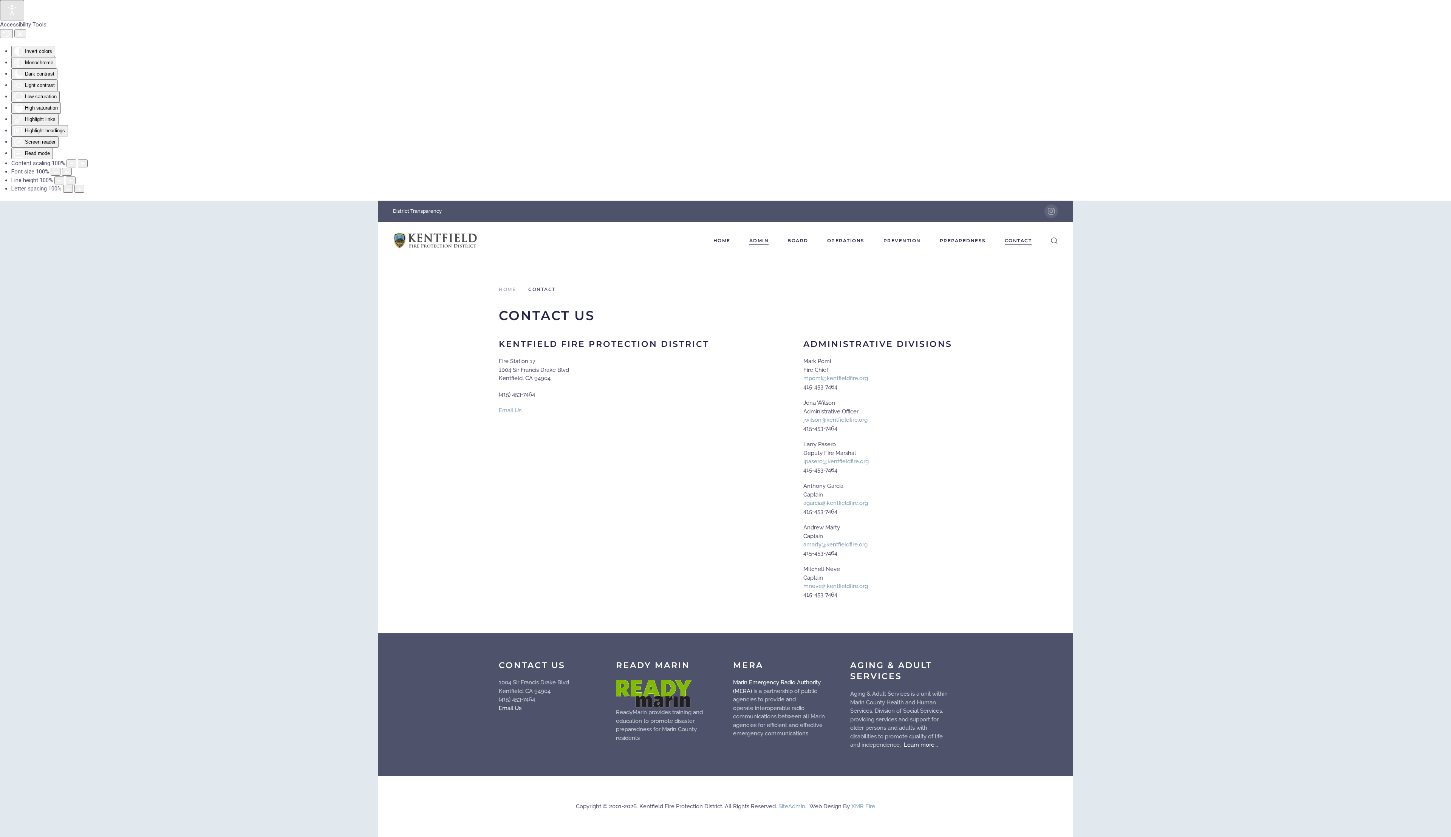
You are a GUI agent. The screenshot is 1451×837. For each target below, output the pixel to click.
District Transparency (417, 211)
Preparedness (963, 240)
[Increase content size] (83, 163)
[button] (1054, 241)
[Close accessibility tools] (20, 33)
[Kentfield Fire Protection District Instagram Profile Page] (1051, 211)
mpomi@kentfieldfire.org (835, 378)
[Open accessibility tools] (12, 10)
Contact (1018, 240)
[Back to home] (435, 241)
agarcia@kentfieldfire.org (835, 503)
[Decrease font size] (55, 172)
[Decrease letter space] (68, 189)
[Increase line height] (71, 180)
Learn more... (920, 744)
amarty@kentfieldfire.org (835, 544)
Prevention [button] (902, 240)
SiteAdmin (791, 806)
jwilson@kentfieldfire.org (835, 419)
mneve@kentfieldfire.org (835, 586)
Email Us (510, 410)
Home (721, 240)
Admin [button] (759, 240)
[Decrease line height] (59, 180)
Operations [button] (846, 240)
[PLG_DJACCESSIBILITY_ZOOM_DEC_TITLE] (71, 163)
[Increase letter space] (79, 189)
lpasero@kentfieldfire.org (836, 461)
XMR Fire (863, 806)
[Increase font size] (67, 172)
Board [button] (797, 240)
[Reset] (6, 33)
